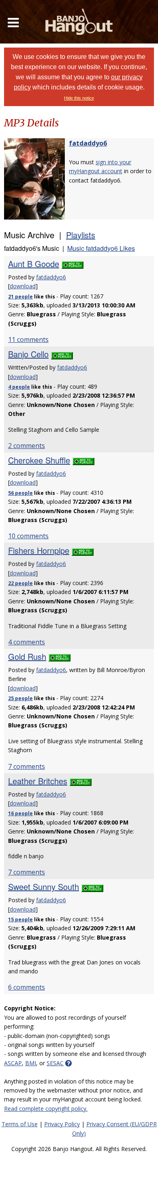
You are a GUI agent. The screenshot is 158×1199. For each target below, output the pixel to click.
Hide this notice (79, 98)
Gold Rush (27, 656)
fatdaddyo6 (88, 143)
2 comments (26, 445)
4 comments (26, 642)
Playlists (80, 235)
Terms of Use (20, 1124)
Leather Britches (37, 781)
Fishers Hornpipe (38, 550)
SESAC (55, 1063)
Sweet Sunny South (43, 886)
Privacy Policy (62, 1124)
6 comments (26, 987)
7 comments (26, 766)
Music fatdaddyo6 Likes (101, 248)
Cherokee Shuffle (39, 460)
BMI (30, 1063)
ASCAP (13, 1063)
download (23, 286)
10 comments (28, 535)
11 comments (28, 339)
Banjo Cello (28, 354)
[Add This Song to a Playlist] (72, 264)
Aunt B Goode (33, 264)
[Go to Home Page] (79, 22)
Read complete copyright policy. (46, 1108)
